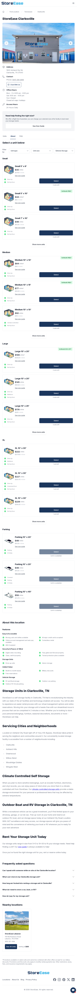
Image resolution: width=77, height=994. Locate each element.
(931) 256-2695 (18, 80)
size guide (22, 847)
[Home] (3, 12)
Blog (22, 980)
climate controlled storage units (45, 789)
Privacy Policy (31, 980)
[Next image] (71, 43)
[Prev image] (6, 43)
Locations (6, 980)
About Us (15, 980)
